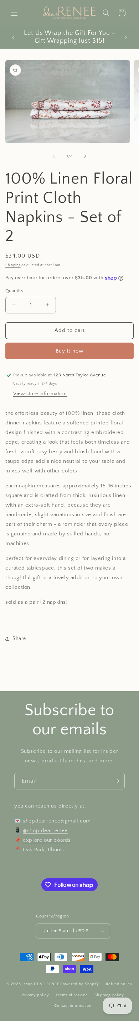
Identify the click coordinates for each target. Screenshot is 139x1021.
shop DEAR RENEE (42, 984)
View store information (40, 394)
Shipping (13, 265)
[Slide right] (85, 156)
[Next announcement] (126, 37)
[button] (14, 13)
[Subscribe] (116, 781)
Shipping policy (109, 995)
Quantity (14, 290)
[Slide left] (54, 156)
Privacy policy (35, 995)
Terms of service (72, 995)
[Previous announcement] (13, 37)
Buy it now (69, 351)
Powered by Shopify (79, 984)
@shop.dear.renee (45, 830)
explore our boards (47, 840)
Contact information (72, 1006)
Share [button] (19, 638)
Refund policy (119, 984)
